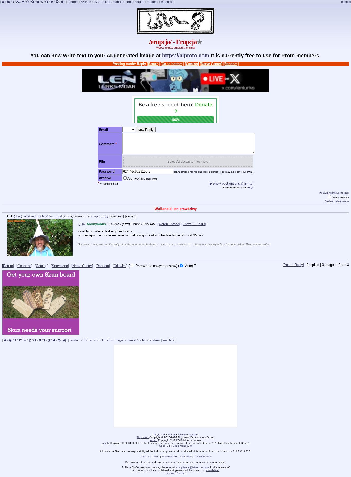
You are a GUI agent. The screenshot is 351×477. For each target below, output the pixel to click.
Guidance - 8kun (149, 456)
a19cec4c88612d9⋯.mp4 (43, 216)
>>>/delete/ (212, 470)
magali (117, 2)
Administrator (169, 456)
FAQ (250, 187)
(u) (106, 216)
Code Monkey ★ (182, 445)
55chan (86, 2)
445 (152, 224)
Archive (142, 178)
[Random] (231, 64)
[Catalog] (192, 64)
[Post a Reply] (293, 265)
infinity (182, 434)
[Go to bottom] (172, 64)
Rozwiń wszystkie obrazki (334, 192)
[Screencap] (60, 266)
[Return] (153, 64)
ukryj (18, 216)
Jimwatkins (185, 456)
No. (147, 224)
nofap (140, 2)
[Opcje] (346, 2)
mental (129, 2)
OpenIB (193, 434)
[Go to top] (24, 266)
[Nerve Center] (211, 64)
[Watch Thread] (168, 224)
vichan (172, 434)
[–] (80, 224)
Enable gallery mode (337, 201)
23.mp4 (94, 216)
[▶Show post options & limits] (231, 183)
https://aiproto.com (185, 55)
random (73, 2)
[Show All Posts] (193, 224)
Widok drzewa (340, 197)
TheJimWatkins (203, 456)
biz (96, 2)
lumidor (105, 2)
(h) (102, 216)
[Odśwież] (120, 266)
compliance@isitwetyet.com (192, 467)
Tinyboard (159, 434)
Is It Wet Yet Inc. (175, 473)
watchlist (167, 2)
